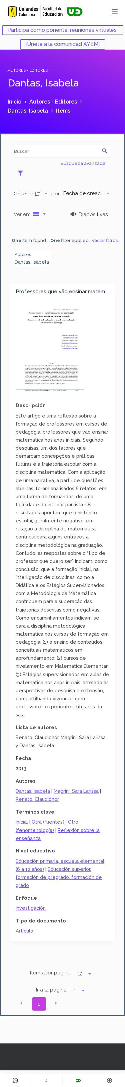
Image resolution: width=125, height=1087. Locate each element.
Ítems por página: (51, 973)
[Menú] (115, 12)
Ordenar (23, 193)
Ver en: (22, 214)
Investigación (31, 908)
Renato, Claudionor (37, 799)
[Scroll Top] (109, 1080)
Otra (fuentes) (48, 822)
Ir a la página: (52, 990)
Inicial (22, 822)
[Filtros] (22, 173)
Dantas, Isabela (33, 791)
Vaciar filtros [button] (105, 240)
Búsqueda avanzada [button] (83, 163)
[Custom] (15, 1080)
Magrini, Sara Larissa (76, 791)
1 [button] (39, 1004)
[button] (21, 1003)
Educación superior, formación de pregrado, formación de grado (59, 877)
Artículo (24, 931)
